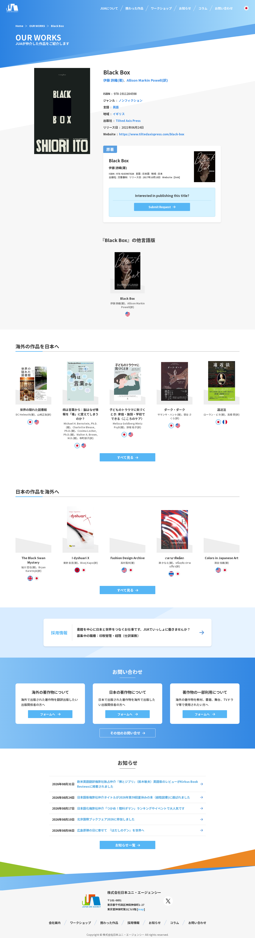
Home (19, 26)
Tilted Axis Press (128, 120)
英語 (116, 107)
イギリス (119, 114)
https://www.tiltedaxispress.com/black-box (151, 134)
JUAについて (109, 8)
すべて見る (125, 457)
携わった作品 (134, 8)
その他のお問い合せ (125, 732)
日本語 (146, 173)
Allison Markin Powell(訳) (147, 80)
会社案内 (55, 922)
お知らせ (185, 8)
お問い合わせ (224, 8)
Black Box (57, 26)
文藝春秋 (123, 177)
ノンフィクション (130, 100)
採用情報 (133, 922)
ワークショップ (161, 8)
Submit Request (160, 207)
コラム (202, 8)
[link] (177, 177)
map (141, 909)
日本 (160, 173)
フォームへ (48, 714)
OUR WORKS (37, 26)
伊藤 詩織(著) (113, 80)
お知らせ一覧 (125, 845)
